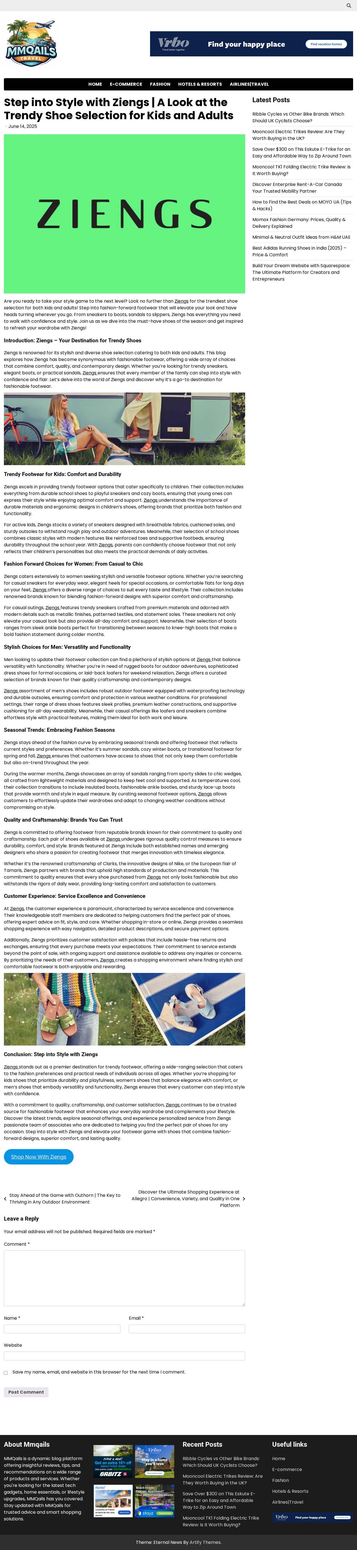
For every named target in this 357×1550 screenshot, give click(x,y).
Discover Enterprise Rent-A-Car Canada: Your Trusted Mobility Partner (297, 187)
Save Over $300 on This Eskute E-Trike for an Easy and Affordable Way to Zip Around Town (301, 152)
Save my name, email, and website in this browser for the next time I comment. (99, 1372)
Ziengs (182, 301)
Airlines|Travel (249, 84)
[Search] (349, 5)
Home (95, 84)
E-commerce (126, 84)
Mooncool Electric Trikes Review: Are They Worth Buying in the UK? (298, 135)
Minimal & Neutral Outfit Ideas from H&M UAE (301, 237)
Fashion (160, 84)
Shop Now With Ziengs (38, 1156)
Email (136, 1318)
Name (12, 1318)
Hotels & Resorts (200, 84)
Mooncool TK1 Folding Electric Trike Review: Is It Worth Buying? (221, 1521)
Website (13, 1345)
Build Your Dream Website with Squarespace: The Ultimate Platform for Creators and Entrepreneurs (301, 272)
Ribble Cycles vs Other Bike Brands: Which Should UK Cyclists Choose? (298, 117)
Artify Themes (205, 1542)
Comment (17, 1244)
